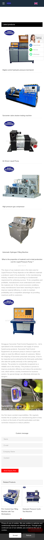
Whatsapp (36, 54)
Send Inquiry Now (10, 471)
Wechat (35, 50)
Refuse (28, 535)
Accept (15, 535)
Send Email (36, 45)
